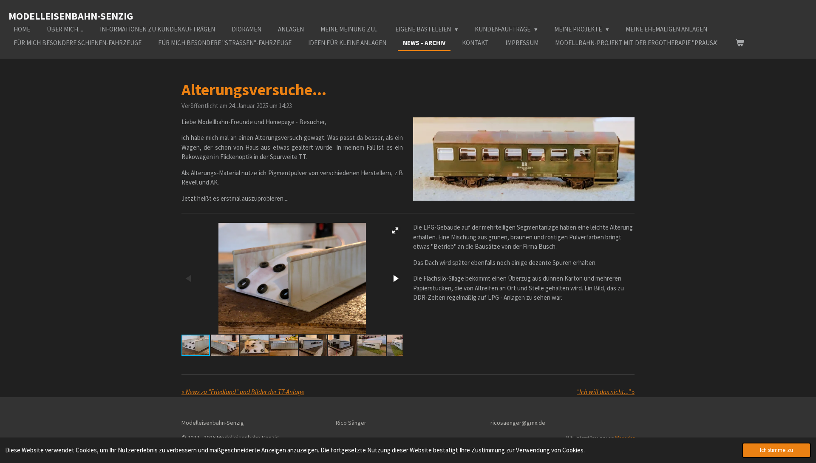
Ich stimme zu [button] (776, 450)
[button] (395, 230)
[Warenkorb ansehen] (739, 43)
